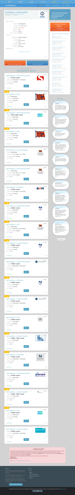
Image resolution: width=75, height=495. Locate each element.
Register (30, 472)
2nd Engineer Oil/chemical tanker (18, 76)
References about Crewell (34, 476)
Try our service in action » (16, 484)
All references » (61, 239)
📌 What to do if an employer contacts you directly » (20, 460)
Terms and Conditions (33, 474)
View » (26, 86)
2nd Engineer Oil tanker (15, 187)
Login (30, 470)
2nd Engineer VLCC (13, 94)
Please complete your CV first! (17, 14)
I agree (37, 491)
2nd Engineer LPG (13, 224)
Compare (45, 74)
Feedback (31, 477)
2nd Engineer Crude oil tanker (17, 150)
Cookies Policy (63, 489)
